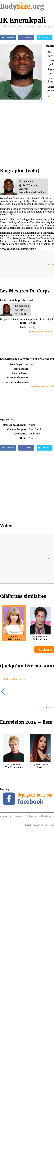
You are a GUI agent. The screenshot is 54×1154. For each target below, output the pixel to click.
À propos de (5, 816)
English (28, 825)
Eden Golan (40, 765)
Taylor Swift (13, 638)
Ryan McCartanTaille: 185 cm (40, 638)
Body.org (22, 6)
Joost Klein (14, 765)
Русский (36, 825)
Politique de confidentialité (38, 816)
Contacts (18, 816)
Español (45, 825)
